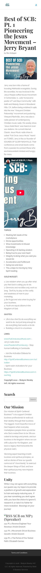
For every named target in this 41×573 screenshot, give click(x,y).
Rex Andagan (11, 53)
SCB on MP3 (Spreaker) (18, 517)
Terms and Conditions (19, 553)
